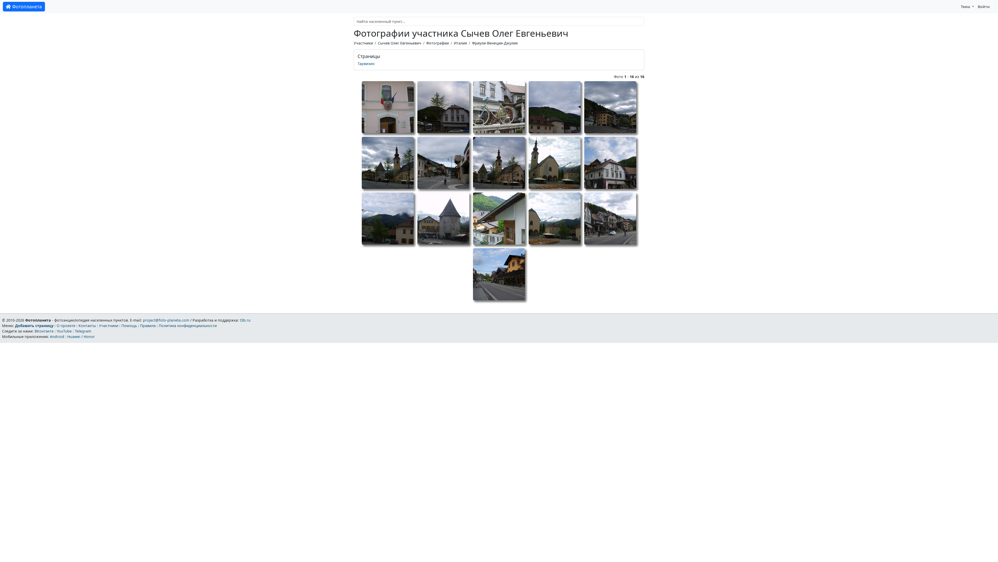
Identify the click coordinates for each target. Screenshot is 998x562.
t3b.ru (245, 320)
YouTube (64, 331)
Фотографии (437, 43)
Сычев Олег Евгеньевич (399, 43)
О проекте (66, 325)
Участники (363, 43)
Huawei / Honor (81, 336)
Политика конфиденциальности (188, 325)
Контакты (87, 325)
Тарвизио (366, 63)
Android (57, 336)
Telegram (83, 331)
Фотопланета (26, 6)
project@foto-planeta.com (166, 320)
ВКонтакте (44, 331)
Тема (966, 6)
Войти (984, 6)
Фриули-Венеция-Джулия (495, 43)
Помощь (129, 325)
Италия (460, 43)
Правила (148, 325)
